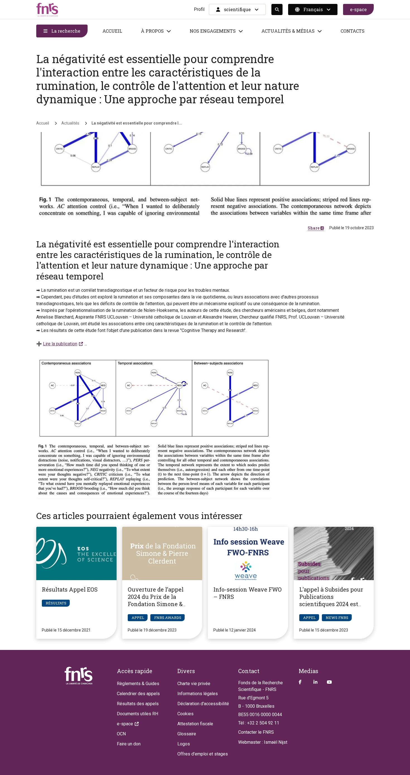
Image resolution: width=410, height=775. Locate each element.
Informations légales (197, 693)
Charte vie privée (193, 683)
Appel (138, 617)
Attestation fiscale (195, 723)
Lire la (60, 343)
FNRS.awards (167, 617)
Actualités (70, 123)
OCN (121, 733)
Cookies (185, 713)
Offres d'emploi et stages (202, 754)
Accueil (112, 31)
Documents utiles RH (137, 713)
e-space (358, 9)
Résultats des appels (138, 703)
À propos (152, 31)
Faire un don (129, 744)
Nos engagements (213, 31)
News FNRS (337, 617)
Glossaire (186, 733)
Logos (183, 744)
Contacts (353, 31)
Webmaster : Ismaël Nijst (262, 742)
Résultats (56, 603)
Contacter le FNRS (256, 732)
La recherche (65, 31)
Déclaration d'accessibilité (203, 703)
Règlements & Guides (138, 683)
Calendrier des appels (138, 693)
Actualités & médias (288, 31)
